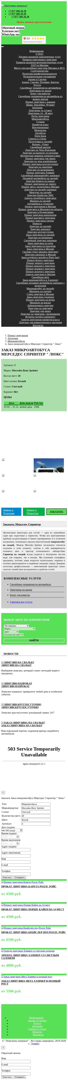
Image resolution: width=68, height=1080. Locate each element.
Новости (37, 223)
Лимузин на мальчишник (40, 169)
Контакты (38, 325)
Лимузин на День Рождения (40, 150)
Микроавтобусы (40, 119)
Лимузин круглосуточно (40, 232)
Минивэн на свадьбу (40, 291)
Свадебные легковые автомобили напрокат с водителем (40, 284)
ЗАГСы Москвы (39, 65)
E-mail (4, 865)
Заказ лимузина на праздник (40, 246)
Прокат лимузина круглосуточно (40, 164)
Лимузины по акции (40, 90)
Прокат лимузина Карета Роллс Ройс (28, 886)
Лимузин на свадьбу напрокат (40, 189)
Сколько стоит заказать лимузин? (40, 251)
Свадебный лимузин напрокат (40, 240)
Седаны (40, 121)
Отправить (20, 877)
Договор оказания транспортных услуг (40, 56)
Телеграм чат (10, 31)
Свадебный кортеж (40, 147)
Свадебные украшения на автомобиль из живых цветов (40, 97)
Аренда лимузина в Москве (40, 274)
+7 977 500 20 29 (17, 11)
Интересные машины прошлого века (40, 155)
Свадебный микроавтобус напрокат (40, 175)
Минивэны (40, 130)
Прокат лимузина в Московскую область (40, 209)
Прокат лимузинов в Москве (40, 206)
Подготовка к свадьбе (40, 141)
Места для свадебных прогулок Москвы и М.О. (39, 68)
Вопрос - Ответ (40, 144)
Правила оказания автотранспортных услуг (39, 62)
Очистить (7, 877)
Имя (3, 858)
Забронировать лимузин (40, 305)
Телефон (5, 871)
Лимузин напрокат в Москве (40, 254)
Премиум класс (40, 124)
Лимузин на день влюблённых (40, 161)
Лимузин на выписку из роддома (40, 153)
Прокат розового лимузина (40, 268)
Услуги (37, 85)
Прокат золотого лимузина (40, 271)
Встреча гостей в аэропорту (40, 316)
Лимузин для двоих (40, 311)
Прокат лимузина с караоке (40, 102)
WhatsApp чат (11, 34)
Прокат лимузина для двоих (40, 158)
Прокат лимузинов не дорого (40, 184)
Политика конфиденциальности (39, 73)
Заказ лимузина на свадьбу (40, 234)
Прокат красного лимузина (40, 266)
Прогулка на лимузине (40, 308)
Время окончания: (11, 840)
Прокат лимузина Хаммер (40, 172)
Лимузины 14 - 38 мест (40, 113)
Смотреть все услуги (21, 602)
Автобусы (40, 133)
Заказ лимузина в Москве (40, 249)
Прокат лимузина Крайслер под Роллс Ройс (33, 932)
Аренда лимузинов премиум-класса (40, 319)
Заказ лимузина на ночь (40, 243)
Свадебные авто (40, 277)
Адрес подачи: (9, 846)
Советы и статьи (37, 138)
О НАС (39, 54)
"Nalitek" (35, 1043)
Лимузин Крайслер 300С (40, 195)
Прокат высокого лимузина (40, 218)
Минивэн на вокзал (40, 302)
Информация (36, 51)
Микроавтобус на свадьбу (40, 288)
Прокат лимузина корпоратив (40, 215)
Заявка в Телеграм (8, 511)
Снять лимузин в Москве (40, 294)
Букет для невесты (40, 93)
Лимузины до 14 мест (40, 110)
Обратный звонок (13, 27)
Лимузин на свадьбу (40, 226)
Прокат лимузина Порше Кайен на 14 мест (32, 909)
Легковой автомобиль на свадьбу (40, 178)
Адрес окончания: (11, 852)
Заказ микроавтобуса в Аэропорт (40, 280)
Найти (34, 640)
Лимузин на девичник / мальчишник (40, 314)
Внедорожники (40, 127)
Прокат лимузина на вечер (40, 299)
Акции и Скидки (37, 79)
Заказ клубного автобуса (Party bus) (40, 257)
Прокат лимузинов (18, 335)
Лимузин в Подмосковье (40, 212)
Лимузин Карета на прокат (40, 181)
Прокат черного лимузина (40, 263)
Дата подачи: (8, 827)
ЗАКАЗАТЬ (56, 511)
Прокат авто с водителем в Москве (40, 186)
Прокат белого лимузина (40, 260)
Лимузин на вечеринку (40, 237)
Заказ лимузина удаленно (40, 297)
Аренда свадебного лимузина (40, 198)
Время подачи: (9, 833)
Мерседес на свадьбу (40, 192)
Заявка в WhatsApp (32, 511)
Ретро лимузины (40, 116)
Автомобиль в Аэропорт (40, 203)
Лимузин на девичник (40, 167)
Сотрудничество (39, 71)
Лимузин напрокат (40, 229)
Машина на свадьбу (40, 201)
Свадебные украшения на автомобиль (40, 88)
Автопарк (37, 107)
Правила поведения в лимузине (39, 59)
